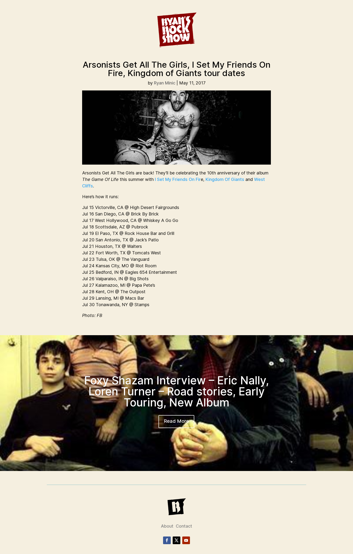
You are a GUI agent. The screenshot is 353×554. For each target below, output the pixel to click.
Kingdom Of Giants (225, 179)
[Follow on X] (176, 540)
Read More (176, 421)
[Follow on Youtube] (186, 540)
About (167, 526)
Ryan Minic (164, 82)
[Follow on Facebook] (167, 540)
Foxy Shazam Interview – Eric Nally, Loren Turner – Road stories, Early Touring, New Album (176, 391)
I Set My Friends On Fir (178, 179)
